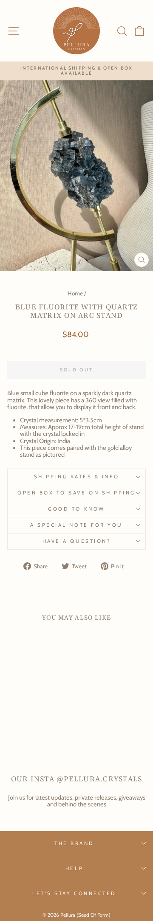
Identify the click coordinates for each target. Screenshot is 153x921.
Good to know (76, 509)
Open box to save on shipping (76, 493)
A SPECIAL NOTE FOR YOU (76, 525)
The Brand (74, 843)
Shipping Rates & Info (76, 477)
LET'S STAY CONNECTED (74, 893)
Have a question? (76, 541)
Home (75, 293)
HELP (74, 868)
